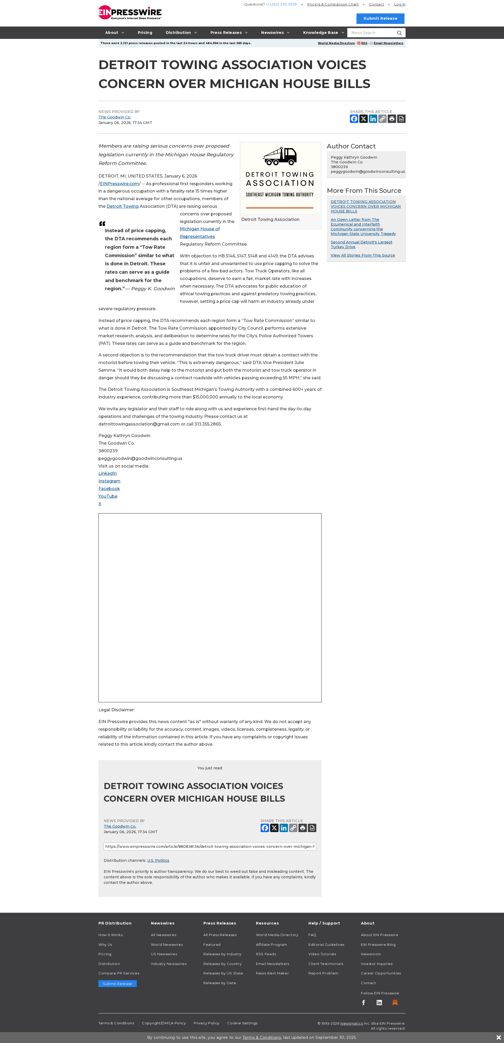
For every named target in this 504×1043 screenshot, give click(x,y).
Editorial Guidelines (326, 944)
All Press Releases (220, 935)
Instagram (109, 481)
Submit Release (380, 18)
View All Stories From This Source (363, 255)
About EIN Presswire (379, 935)
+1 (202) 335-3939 (281, 4)
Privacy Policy (206, 1023)
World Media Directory (336, 43)
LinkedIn (107, 473)
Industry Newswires (169, 964)
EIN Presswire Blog (378, 944)
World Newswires (167, 944)
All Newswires (163, 935)
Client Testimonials (325, 964)
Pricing (333, 4)
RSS (364, 43)
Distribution (109, 964)
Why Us (105, 944)
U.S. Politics (158, 860)
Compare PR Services (118, 973)
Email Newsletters (388, 43)
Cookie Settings (242, 1023)
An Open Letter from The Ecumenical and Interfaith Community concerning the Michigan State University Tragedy (363, 226)
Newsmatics (351, 1023)
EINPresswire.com (119, 183)
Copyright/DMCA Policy (164, 1023)
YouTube (107, 496)
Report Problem (323, 973)
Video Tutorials (322, 954)
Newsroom (371, 954)
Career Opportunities (381, 973)
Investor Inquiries (377, 964)
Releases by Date (219, 983)
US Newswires (164, 954)
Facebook (109, 488)
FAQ (312, 935)
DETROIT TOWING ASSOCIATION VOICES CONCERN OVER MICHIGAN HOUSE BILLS (366, 206)
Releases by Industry (222, 954)
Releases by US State (223, 973)
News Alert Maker (272, 973)
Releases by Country (222, 964)
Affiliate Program (271, 944)
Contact (376, 4)
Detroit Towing (123, 206)
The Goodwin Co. (114, 117)
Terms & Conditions (116, 1023)
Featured (212, 944)
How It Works (110, 935)
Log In (400, 4)
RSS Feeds (266, 954)
